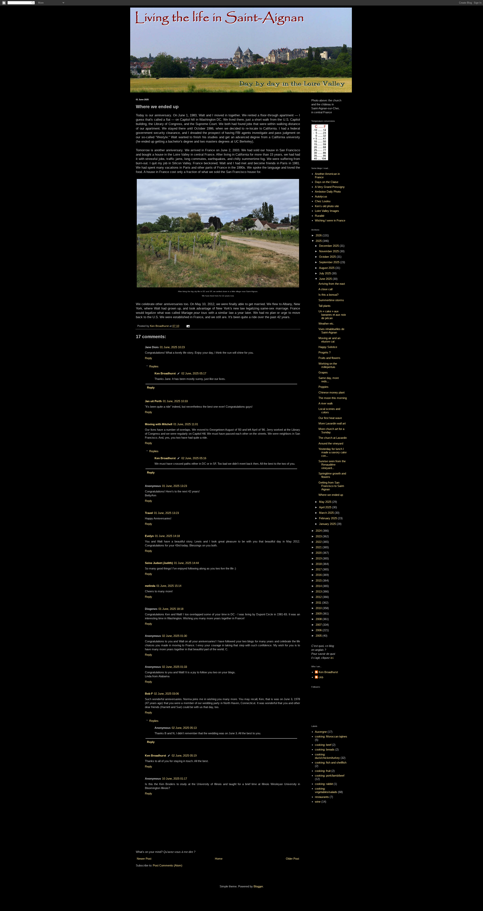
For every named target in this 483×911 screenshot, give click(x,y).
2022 (319, 541)
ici (332, 657)
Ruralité (319, 215)
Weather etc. (326, 323)
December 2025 (329, 245)
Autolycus (321, 196)
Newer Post (144, 858)
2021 (319, 547)
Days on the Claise (326, 182)
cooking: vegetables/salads (326, 790)
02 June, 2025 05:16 (193, 458)
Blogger (258, 886)
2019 (319, 558)
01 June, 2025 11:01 (185, 424)
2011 (319, 602)
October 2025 (328, 256)
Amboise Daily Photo (328, 191)
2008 (319, 619)
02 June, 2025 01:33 (174, 666)
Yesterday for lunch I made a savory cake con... (332, 452)
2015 (319, 580)
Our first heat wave (330, 418)
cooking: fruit (323, 770)
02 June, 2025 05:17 (193, 373)
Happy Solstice (327, 347)
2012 (319, 597)
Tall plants (324, 305)
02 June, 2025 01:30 (174, 635)
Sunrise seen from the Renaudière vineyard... (332, 465)
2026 (319, 235)
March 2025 (327, 512)
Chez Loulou (322, 201)
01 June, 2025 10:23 (172, 347)
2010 (319, 608)
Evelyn (149, 536)
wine (318, 801)
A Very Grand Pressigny (330, 186)
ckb (321, 677)
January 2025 (328, 523)
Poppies (323, 386)
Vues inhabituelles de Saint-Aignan (331, 330)
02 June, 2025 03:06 (166, 693)
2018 (319, 563)
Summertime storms (331, 300)
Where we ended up (330, 494)
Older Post (292, 858)
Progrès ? (324, 352)
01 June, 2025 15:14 (168, 585)
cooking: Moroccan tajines (331, 736)
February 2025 (328, 518)
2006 (319, 630)
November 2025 (329, 251)
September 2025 (329, 262)
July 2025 (325, 273)
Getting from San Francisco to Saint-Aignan (331, 486)
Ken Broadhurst (165, 373)
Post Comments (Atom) (167, 865)
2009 (319, 613)
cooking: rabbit (324, 783)
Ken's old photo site (327, 206)
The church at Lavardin (332, 437)
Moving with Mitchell (158, 424)
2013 (319, 591)
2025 (319, 240)
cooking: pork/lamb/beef (329, 775)
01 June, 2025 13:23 (174, 486)
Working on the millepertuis (327, 365)
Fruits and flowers (329, 357)
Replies (153, 366)
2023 (319, 536)
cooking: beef (323, 744)
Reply (148, 358)
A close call (325, 289)
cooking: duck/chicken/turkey (327, 756)
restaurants (322, 796)
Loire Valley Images (327, 210)
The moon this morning (332, 398)
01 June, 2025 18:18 (170, 608)
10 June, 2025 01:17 (174, 778)
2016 (319, 574)
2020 (319, 552)
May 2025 (325, 501)
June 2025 (326, 278)
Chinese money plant (331, 392)
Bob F (149, 693)
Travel (149, 513)
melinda (150, 585)
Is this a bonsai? (328, 294)
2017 (319, 569)
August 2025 (327, 267)
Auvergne (321, 731)
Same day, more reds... (328, 379)
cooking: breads (325, 749)
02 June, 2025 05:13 (184, 727)
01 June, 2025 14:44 (186, 563)
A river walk (325, 403)
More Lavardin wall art (332, 423)
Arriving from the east (331, 283)
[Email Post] (188, 326)
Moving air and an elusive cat (329, 339)
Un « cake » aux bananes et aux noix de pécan (332, 315)
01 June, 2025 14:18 (167, 536)
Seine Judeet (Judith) (159, 563)
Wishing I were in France (330, 220)
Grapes (323, 372)
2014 (319, 586)
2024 (319, 530)
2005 (319, 635)
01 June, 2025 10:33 (175, 401)
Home (218, 858)
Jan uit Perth (153, 401)
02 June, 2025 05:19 (184, 755)
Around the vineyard (330, 443)
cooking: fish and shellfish (330, 762)
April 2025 (325, 507)
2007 (319, 624)
